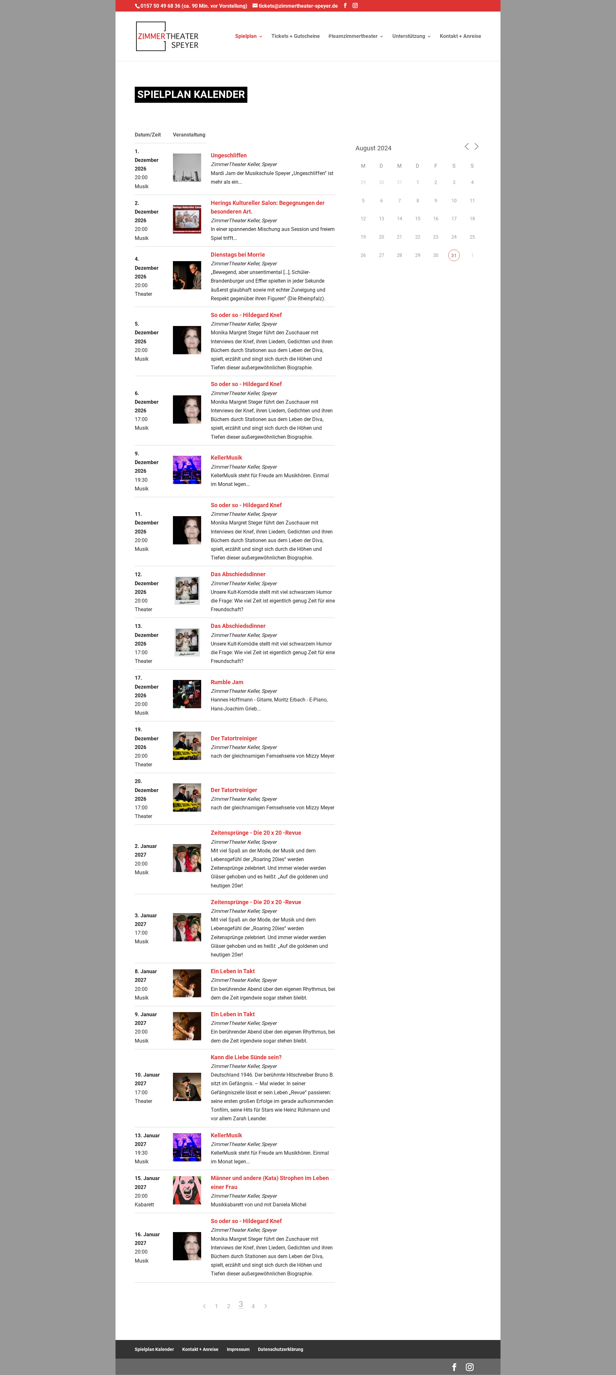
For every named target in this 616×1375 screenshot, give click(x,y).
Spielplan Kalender (154, 1349)
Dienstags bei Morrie (238, 254)
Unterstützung (408, 36)
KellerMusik (226, 457)
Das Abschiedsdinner (238, 574)
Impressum (238, 1349)
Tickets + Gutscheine (295, 36)
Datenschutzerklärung (280, 1349)
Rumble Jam (227, 682)
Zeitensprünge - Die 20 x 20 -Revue (256, 833)
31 (454, 256)
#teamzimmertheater (353, 36)
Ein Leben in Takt (233, 971)
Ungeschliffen (229, 155)
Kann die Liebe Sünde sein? (246, 1057)
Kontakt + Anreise (460, 36)
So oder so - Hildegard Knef (246, 315)
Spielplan (246, 36)
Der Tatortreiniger (234, 738)
